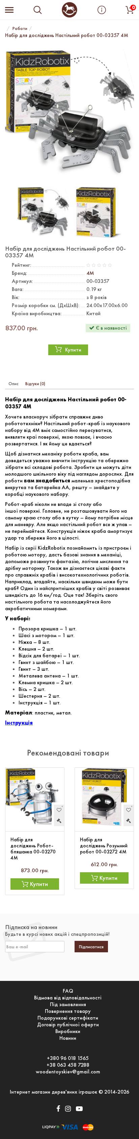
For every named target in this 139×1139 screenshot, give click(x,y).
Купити (73, 349)
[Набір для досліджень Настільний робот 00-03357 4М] (69, 113)
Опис (13, 384)
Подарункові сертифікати (67, 1018)
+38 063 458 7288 (68, 1065)
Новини (67, 1038)
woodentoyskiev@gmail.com (68, 1071)
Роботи (19, 28)
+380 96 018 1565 (68, 1058)
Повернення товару (68, 1011)
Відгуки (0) (35, 384)
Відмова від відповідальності (68, 997)
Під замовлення (68, 1004)
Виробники (67, 1031)
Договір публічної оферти (68, 1024)
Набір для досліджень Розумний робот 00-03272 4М (104, 845)
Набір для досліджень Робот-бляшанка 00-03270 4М (33, 848)
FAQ (68, 991)
